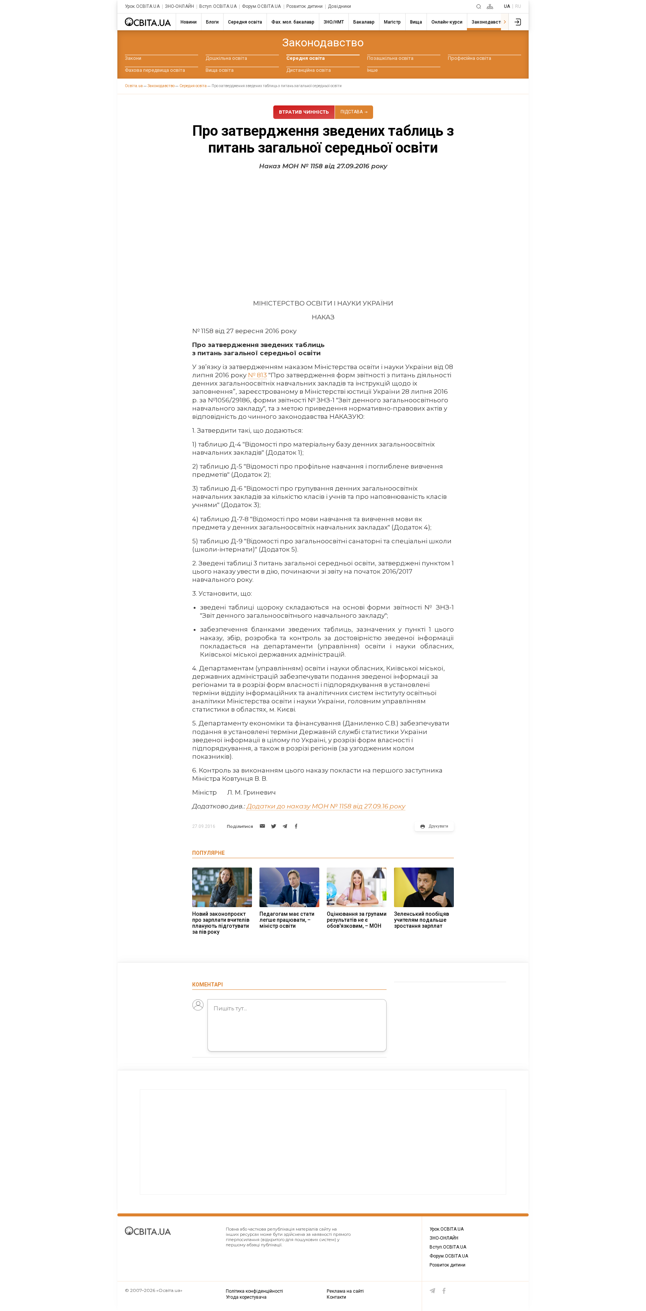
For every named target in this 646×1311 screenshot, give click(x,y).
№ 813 (257, 375)
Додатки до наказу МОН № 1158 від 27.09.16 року (326, 806)
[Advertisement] (323, 231)
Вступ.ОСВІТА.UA (218, 6)
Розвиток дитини (304, 6)
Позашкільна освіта (390, 58)
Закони (133, 58)
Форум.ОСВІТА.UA (261, 6)
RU (518, 6)
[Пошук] (478, 6)
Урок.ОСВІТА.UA (142, 6)
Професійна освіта (469, 58)
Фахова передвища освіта (155, 70)
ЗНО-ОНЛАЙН (179, 6)
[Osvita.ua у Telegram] (433, 1291)
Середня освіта (305, 58)
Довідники (339, 6)
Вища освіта (220, 70)
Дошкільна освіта (226, 58)
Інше (372, 70)
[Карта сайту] (490, 6)
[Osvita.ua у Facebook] (444, 1291)
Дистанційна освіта (308, 70)
